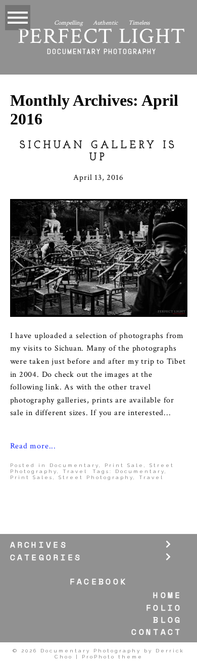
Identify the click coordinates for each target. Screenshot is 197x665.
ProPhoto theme (112, 656)
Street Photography (96, 477)
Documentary (74, 465)
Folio (164, 608)
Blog (167, 620)
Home (167, 595)
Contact (156, 632)
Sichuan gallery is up (98, 152)
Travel (75, 471)
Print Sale (124, 465)
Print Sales (31, 477)
